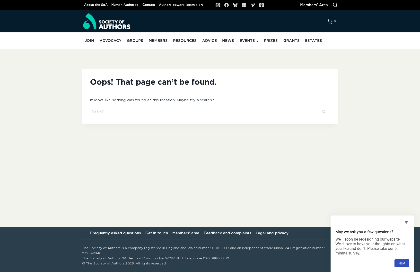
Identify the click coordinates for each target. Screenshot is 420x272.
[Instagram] (217, 5)
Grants (291, 41)
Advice (209, 41)
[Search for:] (210, 111)
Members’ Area (314, 5)
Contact (148, 5)
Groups (135, 41)
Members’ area (185, 233)
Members (158, 41)
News (228, 41)
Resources (185, 41)
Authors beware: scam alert (181, 5)
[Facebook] (226, 5)
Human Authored (125, 5)
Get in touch (156, 233)
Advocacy (111, 41)
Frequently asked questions (115, 233)
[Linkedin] (244, 5)
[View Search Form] (335, 5)
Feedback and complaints (227, 233)
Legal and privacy (272, 233)
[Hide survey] (406, 222)
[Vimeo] (252, 5)
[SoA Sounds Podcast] (261, 5)
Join (89, 41)
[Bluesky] (235, 5)
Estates (313, 41)
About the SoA (96, 5)
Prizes (271, 41)
